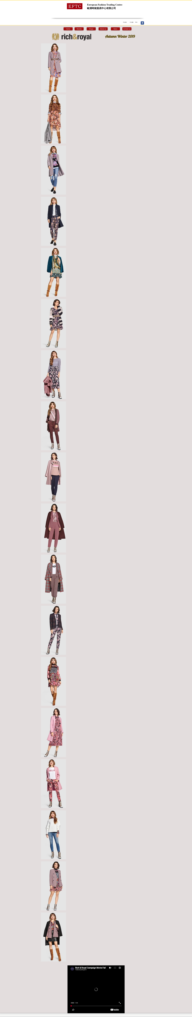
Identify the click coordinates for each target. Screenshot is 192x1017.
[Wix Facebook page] (142, 23)
